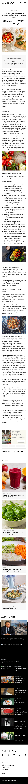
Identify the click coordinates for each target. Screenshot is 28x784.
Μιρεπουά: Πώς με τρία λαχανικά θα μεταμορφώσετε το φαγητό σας (12, 570)
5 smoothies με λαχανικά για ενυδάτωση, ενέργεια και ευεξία (13, 496)
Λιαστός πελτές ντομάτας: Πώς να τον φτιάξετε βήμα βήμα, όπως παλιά (21, 712)
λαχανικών (11, 73)
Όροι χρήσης (5, 763)
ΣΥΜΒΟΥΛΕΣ (5, 567)
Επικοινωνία (5, 767)
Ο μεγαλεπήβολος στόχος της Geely (10, 662)
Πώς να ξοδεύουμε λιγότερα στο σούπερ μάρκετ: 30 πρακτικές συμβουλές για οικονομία (18, 435)
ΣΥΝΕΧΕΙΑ (21, 441)
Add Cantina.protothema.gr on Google (13, 63)
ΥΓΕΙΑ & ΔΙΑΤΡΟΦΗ (7, 493)
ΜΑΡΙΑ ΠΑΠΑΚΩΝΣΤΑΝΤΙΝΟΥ (7, 21)
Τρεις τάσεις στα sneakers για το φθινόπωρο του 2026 (20, 692)
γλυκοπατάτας (5, 369)
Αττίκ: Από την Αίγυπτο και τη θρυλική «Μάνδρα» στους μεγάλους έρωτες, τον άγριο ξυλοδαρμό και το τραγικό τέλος (21, 724)
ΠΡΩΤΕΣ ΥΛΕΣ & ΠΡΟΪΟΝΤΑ (8, 530)
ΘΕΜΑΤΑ (5, 605)
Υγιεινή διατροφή (21, 446)
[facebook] (10, 24)
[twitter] (18, 24)
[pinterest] (14, 24)
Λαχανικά (12, 446)
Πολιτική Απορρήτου (8, 765)
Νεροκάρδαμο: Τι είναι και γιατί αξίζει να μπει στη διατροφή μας (13, 533)
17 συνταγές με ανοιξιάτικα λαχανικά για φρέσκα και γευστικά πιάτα (13, 607)
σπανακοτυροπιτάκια (7, 300)
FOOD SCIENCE (14, 10)
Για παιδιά (5, 446)
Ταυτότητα (5, 770)
